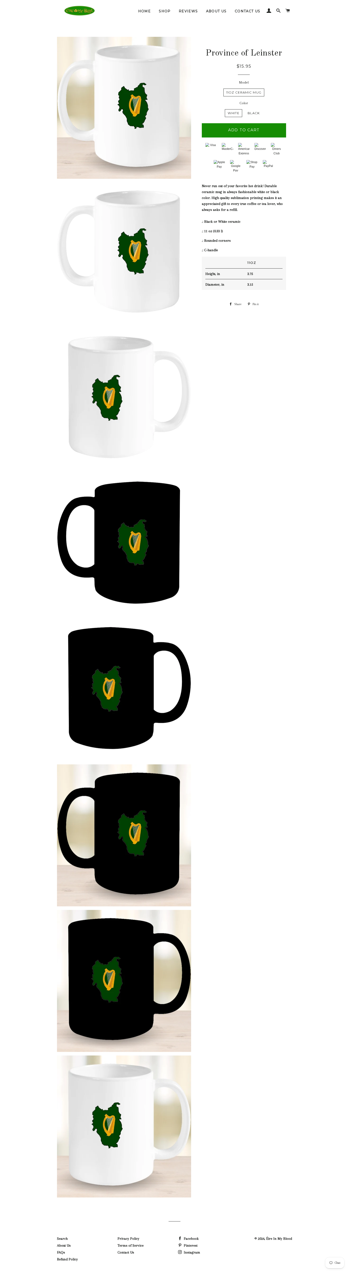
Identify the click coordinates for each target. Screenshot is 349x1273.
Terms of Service (131, 1245)
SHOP (165, 11)
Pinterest (190, 1245)
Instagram (191, 1252)
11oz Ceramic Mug (244, 92)
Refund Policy (67, 1259)
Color (244, 103)
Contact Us (126, 1252)
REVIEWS (188, 11)
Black (254, 113)
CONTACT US (247, 11)
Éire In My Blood (279, 1238)
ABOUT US (216, 11)
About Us (64, 1245)
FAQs (61, 1252)
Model (244, 82)
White (233, 113)
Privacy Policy (128, 1238)
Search (62, 1238)
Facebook (191, 1238)
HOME (144, 11)
